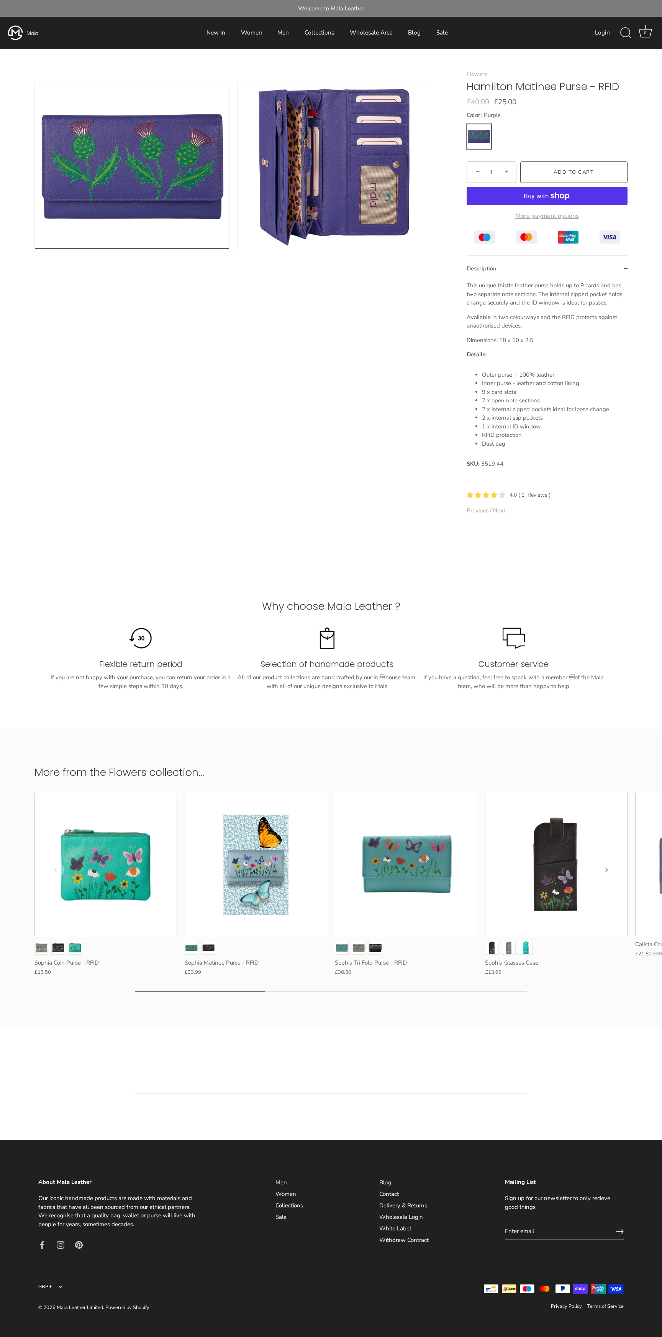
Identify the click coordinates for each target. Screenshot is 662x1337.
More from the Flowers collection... (119, 772)
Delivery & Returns (403, 1205)
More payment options (547, 216)
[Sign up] (620, 1231)
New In (215, 32)
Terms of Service (605, 1306)
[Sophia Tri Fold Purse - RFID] (406, 864)
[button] (55, 869)
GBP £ (45, 1287)
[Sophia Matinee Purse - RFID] (256, 864)
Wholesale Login (401, 1217)
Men (283, 32)
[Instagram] (60, 1244)
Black (58, 948)
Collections (319, 32)
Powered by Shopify (127, 1307)
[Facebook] (42, 1244)
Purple (479, 136)
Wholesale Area (371, 32)
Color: (484, 115)
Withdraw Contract (404, 1240)
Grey (41, 948)
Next (499, 510)
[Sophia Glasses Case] (556, 864)
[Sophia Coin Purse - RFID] (106, 864)
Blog (414, 32)
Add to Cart (574, 172)
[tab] (547, 380)
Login (602, 32)
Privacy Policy (566, 1306)
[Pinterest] (79, 1244)
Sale (442, 32)
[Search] (625, 33)
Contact (389, 1194)
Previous (478, 510)
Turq (191, 948)
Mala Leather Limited (80, 1307)
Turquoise (75, 948)
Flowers (477, 74)
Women (251, 32)
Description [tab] (481, 268)
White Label (395, 1228)
